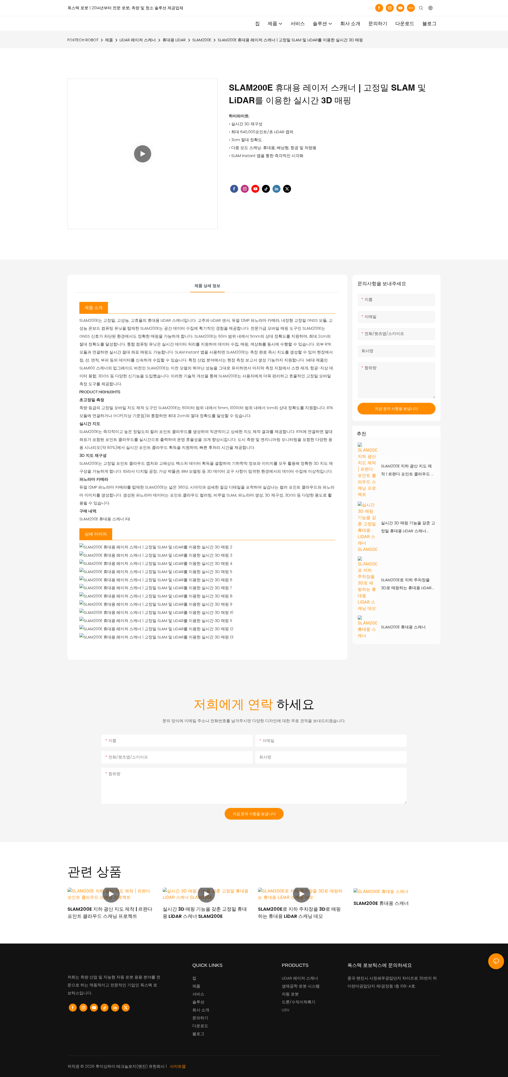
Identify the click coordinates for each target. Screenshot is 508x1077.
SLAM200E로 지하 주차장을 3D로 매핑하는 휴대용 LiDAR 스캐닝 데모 (406, 584)
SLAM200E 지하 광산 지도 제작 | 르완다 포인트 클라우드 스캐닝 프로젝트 (408, 470)
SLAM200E (201, 40)
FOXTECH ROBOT (82, 40)
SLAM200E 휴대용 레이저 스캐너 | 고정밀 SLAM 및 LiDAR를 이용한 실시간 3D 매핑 (290, 40)
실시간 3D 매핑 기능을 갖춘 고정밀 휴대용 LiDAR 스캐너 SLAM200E (408, 527)
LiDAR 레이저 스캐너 (138, 40)
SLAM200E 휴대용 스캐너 (403, 627)
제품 (109, 40)
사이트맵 (177, 1066)
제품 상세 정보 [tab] (207, 285)
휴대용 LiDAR (174, 40)
